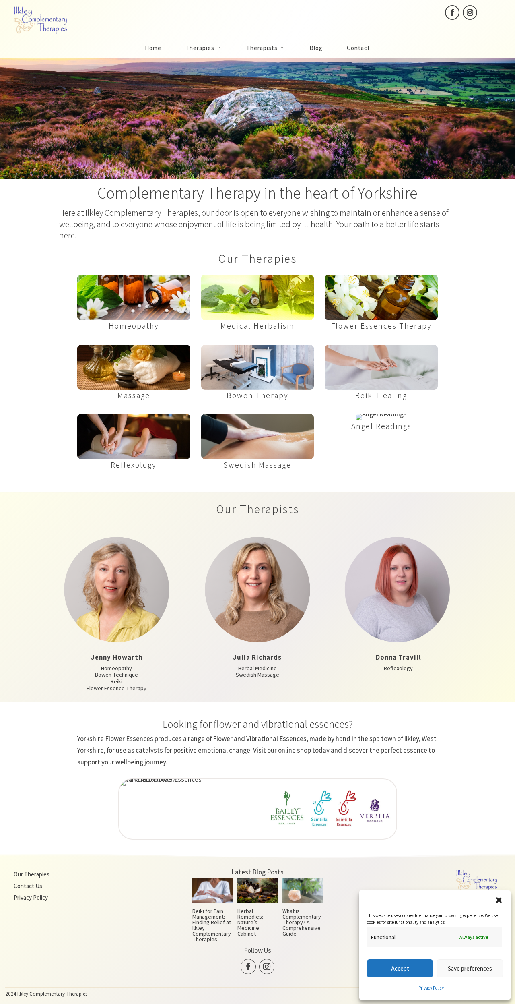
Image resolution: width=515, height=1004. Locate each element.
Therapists (262, 48)
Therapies (199, 48)
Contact (358, 48)
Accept (400, 968)
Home (153, 48)
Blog (316, 48)
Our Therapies (31, 874)
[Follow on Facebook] (452, 12)
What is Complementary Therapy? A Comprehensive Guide (301, 922)
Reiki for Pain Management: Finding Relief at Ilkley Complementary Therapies (211, 925)
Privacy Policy (431, 988)
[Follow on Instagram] (470, 12)
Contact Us (28, 886)
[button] (499, 900)
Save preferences (470, 968)
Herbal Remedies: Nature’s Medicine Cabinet (250, 922)
